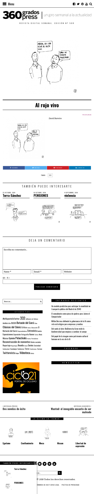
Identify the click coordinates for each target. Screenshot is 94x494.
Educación (34, 328)
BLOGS (13, 323)
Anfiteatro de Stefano (32, 319)
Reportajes (14, 346)
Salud (26, 346)
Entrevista (32, 331)
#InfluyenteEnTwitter (11, 318)
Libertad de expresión (81, 445)
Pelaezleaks (21, 338)
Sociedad (37, 345)
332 (50, 175)
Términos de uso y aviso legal (47, 485)
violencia (70, 195)
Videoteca (25, 352)
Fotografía (25, 334)
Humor (32, 334)
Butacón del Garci (25, 323)
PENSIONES (41, 195)
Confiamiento (27, 443)
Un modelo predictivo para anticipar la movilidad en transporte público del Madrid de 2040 (70, 308)
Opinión (12, 338)
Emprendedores (22, 331)
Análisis (5, 323)
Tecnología (13, 349)
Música (5, 338)
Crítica (24, 327)
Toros (27, 348)
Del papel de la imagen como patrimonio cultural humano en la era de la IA (69, 338)
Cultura (29, 328)
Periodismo (34, 338)
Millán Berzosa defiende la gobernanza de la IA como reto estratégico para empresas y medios (71, 323)
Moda (40, 334)
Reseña (21, 345)
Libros (36, 335)
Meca (41, 443)
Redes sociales (36, 342)
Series (30, 345)
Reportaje (7, 345)
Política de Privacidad (70, 485)
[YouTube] (86, 3)
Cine (36, 323)
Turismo (39, 349)
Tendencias (20, 349)
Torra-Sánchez (12, 195)
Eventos (39, 331)
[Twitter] (78, 3)
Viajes (17, 353)
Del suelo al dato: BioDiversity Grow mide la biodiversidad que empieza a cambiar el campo (69, 330)
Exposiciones (8, 334)
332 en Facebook (86, 114)
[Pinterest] (82, 3)
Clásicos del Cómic (12, 327)
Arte (9, 323)
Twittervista (9, 353)
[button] (40, 301)
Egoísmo (6, 443)
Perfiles (29, 339)
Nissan (60, 443)
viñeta (32, 353)
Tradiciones (33, 349)
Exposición (17, 334)
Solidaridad (6, 349)
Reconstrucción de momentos (16, 342)
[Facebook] (74, 3)
